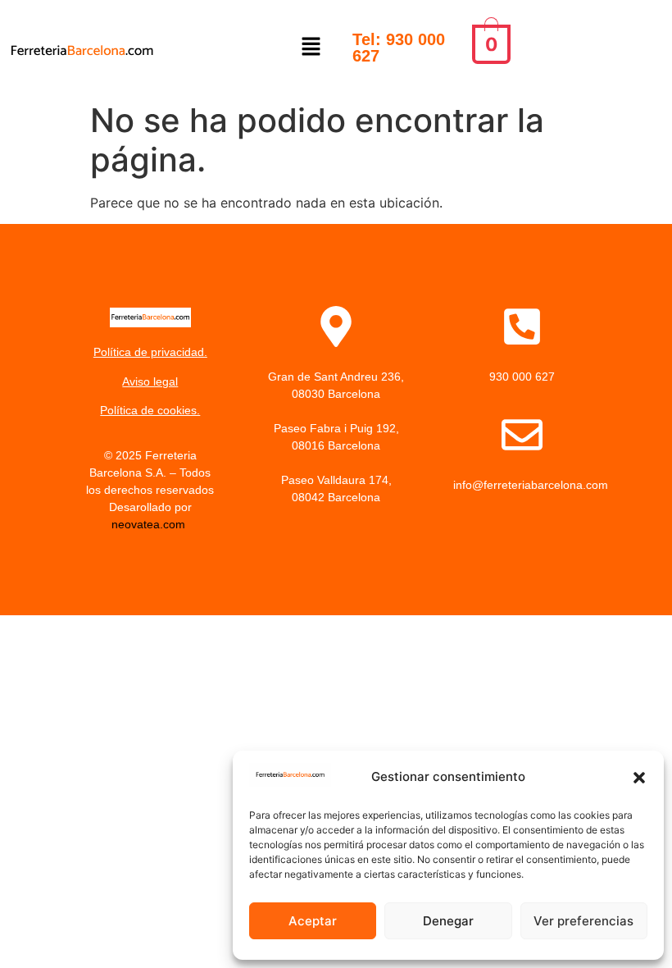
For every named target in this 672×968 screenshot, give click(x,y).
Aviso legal (150, 381)
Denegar (448, 921)
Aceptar (312, 921)
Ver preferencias (583, 921)
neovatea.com (149, 524)
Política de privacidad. (150, 351)
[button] (639, 777)
